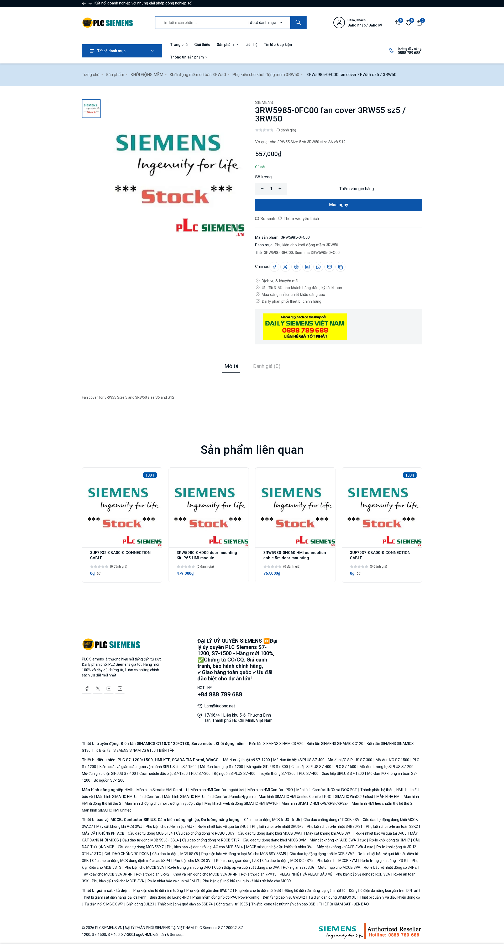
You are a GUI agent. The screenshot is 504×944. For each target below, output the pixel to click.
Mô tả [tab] (231, 366)
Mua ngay (338, 204)
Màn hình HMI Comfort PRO (270, 790)
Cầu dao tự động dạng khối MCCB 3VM (274, 840)
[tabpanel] (252, 387)
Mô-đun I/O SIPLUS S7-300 (350, 760)
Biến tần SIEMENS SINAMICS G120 (335, 744)
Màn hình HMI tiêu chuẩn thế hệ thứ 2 (382, 803)
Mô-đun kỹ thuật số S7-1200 (247, 760)
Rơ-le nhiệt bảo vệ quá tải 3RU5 (381, 833)
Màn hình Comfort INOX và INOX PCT (327, 790)
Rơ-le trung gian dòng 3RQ (189, 867)
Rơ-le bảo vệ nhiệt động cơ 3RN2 (390, 867)
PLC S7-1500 (345, 767)
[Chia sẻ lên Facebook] (274, 266)
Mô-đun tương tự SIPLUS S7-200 (386, 767)
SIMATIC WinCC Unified (354, 796)
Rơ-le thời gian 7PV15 (258, 874)
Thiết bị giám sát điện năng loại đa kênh (114, 897)
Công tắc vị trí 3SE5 (232, 904)
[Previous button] (90, 3)
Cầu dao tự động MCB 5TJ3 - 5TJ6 (272, 820)
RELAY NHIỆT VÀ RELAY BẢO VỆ (306, 874)
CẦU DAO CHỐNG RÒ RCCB (127, 854)
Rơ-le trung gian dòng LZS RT (384, 860)
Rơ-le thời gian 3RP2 (152, 874)
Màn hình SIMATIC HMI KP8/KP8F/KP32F (315, 803)
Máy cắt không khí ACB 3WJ (119, 826)
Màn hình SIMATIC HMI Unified (107, 810)
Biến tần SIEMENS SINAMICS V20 (276, 744)
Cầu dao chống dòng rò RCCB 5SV (331, 820)
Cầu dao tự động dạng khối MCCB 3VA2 (322, 854)
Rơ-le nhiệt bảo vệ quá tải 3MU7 (173, 881)
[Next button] (84, 3)
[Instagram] (120, 689)
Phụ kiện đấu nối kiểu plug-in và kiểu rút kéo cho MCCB (246, 881)
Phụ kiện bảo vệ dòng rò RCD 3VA (363, 874)
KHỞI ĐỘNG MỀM (146, 74)
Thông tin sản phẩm (187, 57)
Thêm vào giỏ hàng (356, 188)
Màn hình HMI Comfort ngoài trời (217, 790)
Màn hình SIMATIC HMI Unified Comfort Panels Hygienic (209, 796)
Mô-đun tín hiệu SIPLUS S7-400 (298, 760)
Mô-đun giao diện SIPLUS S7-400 (109, 773)
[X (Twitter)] (98, 689)
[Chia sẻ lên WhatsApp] (318, 266)
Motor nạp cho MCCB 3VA (339, 867)
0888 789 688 (409, 53)
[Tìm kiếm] (298, 23)
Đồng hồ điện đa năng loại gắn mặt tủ (315, 890)
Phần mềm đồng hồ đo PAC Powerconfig (226, 897)
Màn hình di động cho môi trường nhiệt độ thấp (163, 803)
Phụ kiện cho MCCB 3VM (337, 860)
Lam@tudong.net (219, 705)
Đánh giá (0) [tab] (266, 366)
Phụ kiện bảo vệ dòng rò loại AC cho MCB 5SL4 (205, 847)
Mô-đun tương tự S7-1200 (221, 767)
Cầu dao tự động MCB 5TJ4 (150, 833)
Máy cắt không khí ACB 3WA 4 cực (345, 847)
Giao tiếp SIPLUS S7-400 (311, 767)
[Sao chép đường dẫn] (340, 266)
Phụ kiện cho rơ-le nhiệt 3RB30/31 (334, 826)
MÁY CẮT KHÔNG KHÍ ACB (103, 833)
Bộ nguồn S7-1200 (108, 780)
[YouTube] (109, 689)
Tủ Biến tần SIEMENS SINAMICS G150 (124, 750)
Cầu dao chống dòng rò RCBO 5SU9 (205, 833)
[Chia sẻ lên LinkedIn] (307, 266)
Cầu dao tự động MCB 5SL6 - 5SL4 (151, 840)
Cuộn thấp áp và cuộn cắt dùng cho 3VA (246, 867)
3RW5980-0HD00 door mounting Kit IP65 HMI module (207, 555)
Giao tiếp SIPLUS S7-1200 (343, 773)
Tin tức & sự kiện (278, 44)
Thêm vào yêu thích (301, 218)
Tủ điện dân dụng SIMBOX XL (332, 897)
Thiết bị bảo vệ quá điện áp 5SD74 (185, 904)
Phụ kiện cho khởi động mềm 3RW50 (265, 74)
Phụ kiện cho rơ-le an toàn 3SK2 (392, 826)
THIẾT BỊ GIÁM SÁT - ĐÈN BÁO (343, 904)
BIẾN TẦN (166, 750)
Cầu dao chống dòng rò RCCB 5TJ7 (210, 840)
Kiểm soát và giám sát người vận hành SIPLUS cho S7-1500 (148, 767)
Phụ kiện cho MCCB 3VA (144, 867)
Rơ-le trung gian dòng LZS (237, 860)
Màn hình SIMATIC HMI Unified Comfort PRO (295, 796)
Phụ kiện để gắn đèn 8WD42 (209, 890)
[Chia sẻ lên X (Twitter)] (285, 266)
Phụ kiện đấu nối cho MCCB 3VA (118, 881)
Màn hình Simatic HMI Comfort (162, 790)
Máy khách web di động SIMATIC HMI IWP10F (241, 803)
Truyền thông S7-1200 (277, 773)
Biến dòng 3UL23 (140, 904)
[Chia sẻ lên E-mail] (329, 266)
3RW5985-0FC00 (278, 252)
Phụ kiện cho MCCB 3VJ (193, 860)
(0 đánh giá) (286, 130)
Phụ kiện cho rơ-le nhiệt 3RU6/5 (277, 826)
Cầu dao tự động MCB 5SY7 (140, 847)
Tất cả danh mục (111, 51)
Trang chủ (179, 44)
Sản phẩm (226, 44)
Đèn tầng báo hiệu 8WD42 (284, 897)
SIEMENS (264, 102)
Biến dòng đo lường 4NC (169, 897)
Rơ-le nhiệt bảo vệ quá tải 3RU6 (223, 826)
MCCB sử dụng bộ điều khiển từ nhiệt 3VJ (279, 847)
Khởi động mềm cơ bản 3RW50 (198, 74)
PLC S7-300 (200, 773)
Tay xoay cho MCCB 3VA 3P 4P (107, 874)
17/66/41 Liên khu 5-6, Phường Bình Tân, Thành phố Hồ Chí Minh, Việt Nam (238, 718)
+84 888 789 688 (219, 694)
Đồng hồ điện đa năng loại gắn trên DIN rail (383, 890)
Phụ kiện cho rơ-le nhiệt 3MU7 (170, 826)
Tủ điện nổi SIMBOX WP (104, 904)
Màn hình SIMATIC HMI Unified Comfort (128, 796)
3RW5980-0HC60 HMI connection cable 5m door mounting (294, 555)
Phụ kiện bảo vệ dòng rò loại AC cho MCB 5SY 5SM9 (244, 854)
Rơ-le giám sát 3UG (298, 867)
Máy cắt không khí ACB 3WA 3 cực (338, 840)
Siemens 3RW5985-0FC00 (317, 252)
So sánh (267, 218)
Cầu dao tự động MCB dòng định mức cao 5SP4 (131, 860)
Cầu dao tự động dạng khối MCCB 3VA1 (270, 833)
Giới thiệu (202, 44)
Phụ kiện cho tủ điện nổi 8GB (258, 890)
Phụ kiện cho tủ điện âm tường (158, 890)
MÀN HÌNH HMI (388, 796)
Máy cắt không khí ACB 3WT (329, 833)
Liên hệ (251, 44)
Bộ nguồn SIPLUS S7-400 (234, 773)
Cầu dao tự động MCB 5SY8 (175, 854)
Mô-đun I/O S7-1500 (392, 760)
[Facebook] (87, 689)
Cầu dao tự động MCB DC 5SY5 (287, 860)
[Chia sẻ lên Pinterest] (296, 266)
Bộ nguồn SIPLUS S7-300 (267, 767)
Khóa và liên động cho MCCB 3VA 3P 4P (205, 874)
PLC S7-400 (308, 773)
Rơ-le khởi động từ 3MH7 (390, 840)
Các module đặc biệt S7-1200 (163, 773)
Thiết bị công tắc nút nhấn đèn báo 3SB (283, 904)
